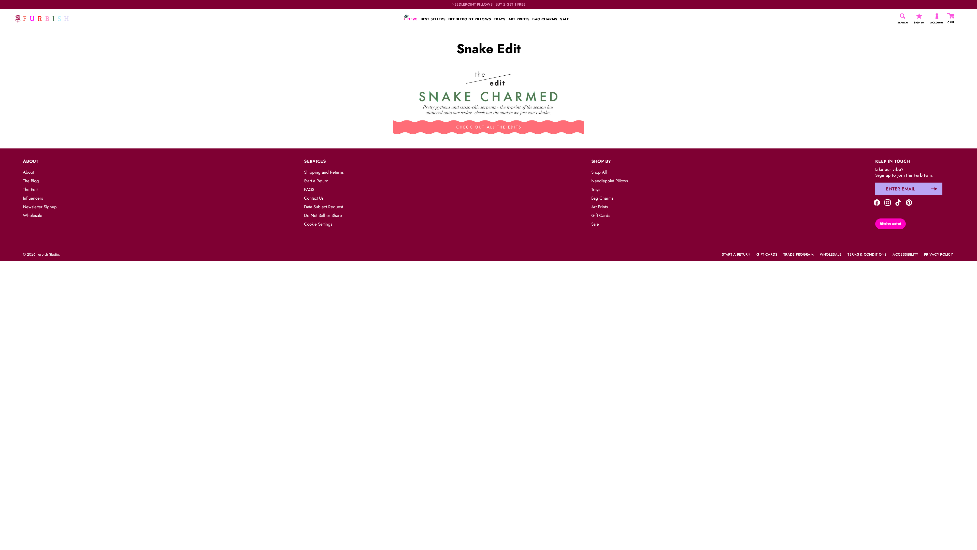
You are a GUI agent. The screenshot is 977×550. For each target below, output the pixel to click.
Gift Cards (600, 215)
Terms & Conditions (866, 254)
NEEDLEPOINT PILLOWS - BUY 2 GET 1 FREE (489, 4)
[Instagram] (887, 202)
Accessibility (905, 254)
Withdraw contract (890, 224)
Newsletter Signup (40, 207)
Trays (595, 189)
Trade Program (798, 254)
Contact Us (314, 198)
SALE (564, 19)
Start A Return (736, 254)
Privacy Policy (938, 254)
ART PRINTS (519, 19)
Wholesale (32, 215)
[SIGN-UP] (919, 16)
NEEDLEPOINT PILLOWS (469, 19)
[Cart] (951, 16)
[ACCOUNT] (937, 16)
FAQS (309, 189)
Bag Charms (602, 198)
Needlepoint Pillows (609, 181)
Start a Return (316, 181)
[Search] (902, 16)
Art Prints (599, 207)
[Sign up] (934, 189)
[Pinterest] (909, 202)
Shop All (599, 172)
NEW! (412, 19)
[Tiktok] (898, 202)
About (28, 172)
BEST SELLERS (433, 19)
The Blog (31, 181)
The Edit (30, 189)
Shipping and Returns (324, 172)
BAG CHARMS (544, 19)
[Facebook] (877, 202)
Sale (595, 224)
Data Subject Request (323, 207)
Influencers (33, 198)
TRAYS (499, 19)
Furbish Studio (47, 254)
